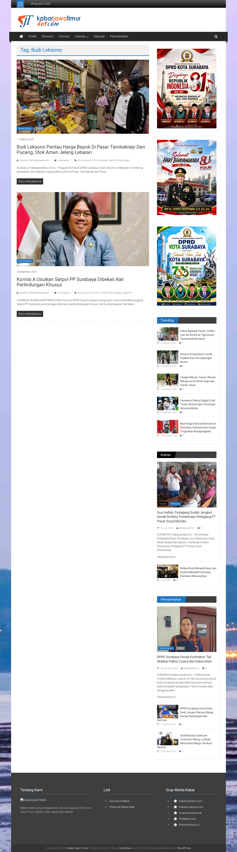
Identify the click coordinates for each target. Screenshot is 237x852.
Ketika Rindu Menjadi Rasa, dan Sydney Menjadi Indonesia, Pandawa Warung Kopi (198, 572)
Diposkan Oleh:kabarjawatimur (34, 160)
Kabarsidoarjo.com (190, 801)
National (99, 36)
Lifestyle (80, 36)
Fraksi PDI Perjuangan (119, 160)
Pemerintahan (119, 36)
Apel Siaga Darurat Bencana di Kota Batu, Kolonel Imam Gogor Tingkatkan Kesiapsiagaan (198, 427)
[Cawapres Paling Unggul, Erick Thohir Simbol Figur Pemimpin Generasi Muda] (167, 403)
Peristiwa (175, 503)
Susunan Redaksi (119, 801)
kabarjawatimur (186, 528)
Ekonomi (48, 36)
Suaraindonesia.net (190, 812)
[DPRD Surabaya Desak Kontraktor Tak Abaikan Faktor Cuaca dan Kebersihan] (186, 629)
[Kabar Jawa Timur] (21, 36)
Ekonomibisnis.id (189, 824)
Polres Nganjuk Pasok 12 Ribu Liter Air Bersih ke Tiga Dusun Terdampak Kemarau (197, 335)
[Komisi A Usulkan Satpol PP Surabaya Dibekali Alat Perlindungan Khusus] (83, 228)
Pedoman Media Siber (122, 807)
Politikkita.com (187, 818)
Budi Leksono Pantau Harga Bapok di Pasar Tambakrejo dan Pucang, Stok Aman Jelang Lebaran (81, 149)
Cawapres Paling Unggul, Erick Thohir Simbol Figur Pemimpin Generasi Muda (197, 404)
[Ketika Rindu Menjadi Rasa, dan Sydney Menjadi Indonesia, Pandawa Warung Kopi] (167, 571)
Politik (32, 36)
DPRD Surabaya (99, 160)
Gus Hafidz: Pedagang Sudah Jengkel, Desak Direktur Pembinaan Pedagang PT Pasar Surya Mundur (186, 516)
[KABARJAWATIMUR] (33, 799)
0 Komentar (63, 160)
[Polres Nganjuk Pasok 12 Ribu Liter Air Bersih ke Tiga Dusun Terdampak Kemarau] (167, 333)
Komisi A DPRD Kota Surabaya (107, 293)
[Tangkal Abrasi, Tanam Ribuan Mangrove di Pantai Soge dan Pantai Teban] (167, 380)
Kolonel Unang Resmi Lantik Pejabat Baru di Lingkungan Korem (196, 358)
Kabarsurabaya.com (191, 807)
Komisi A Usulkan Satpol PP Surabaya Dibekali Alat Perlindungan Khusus (70, 282)
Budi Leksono (84, 160)
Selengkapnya (165, 556)
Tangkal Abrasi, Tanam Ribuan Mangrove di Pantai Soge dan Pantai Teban (198, 381)
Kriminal (64, 36)
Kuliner (162, 503)
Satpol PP (127, 293)
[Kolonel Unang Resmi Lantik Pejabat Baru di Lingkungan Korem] (167, 356)
